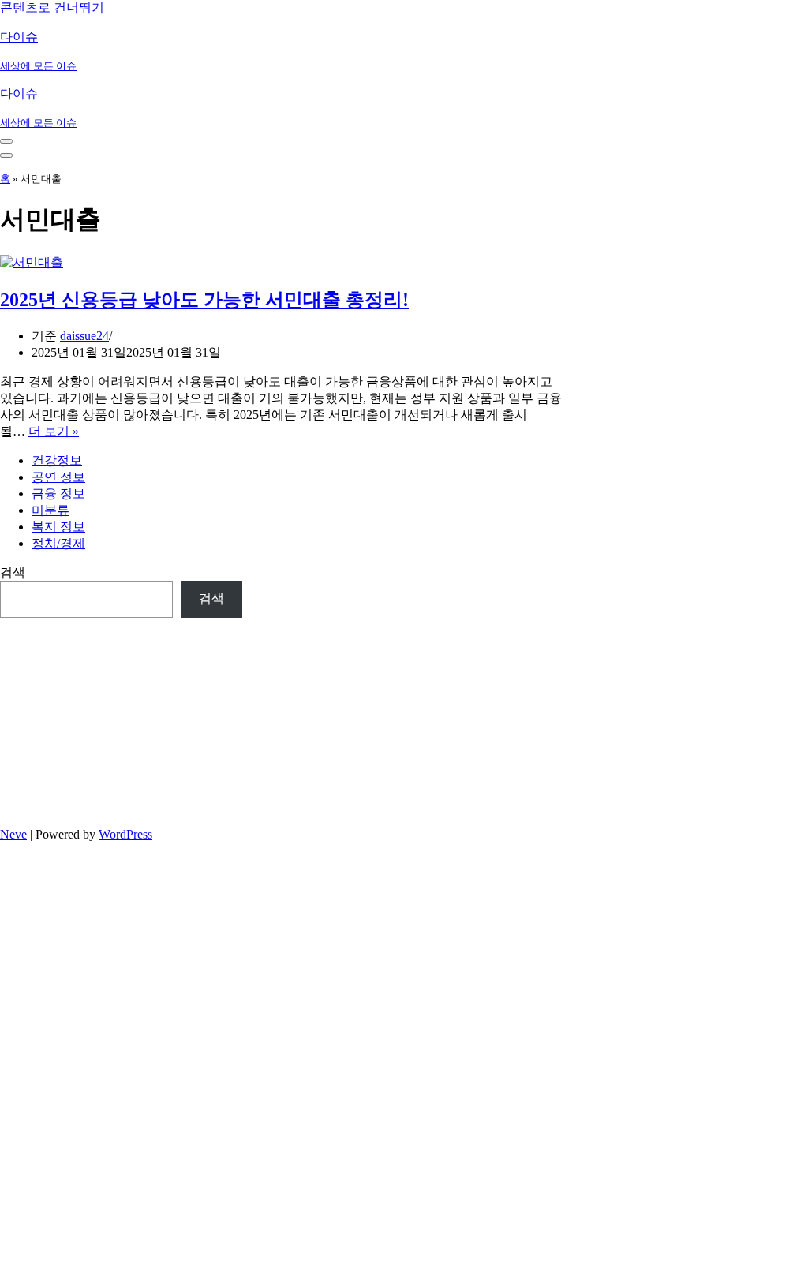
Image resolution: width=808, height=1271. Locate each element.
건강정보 (57, 460)
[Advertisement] (121, 716)
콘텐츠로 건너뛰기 (52, 7)
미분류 (50, 510)
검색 (12, 572)
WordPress (125, 834)
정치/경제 (58, 543)
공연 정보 (58, 477)
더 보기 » (53, 431)
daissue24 (84, 335)
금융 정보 (58, 493)
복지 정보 (58, 526)
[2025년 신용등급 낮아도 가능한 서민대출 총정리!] (31, 262)
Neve (13, 834)
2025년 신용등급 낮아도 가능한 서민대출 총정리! (204, 300)
